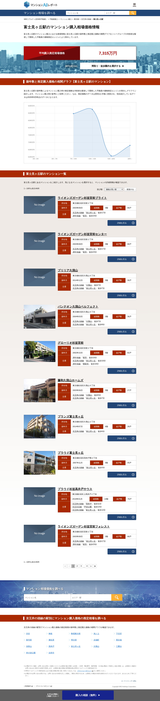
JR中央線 (77, 216)
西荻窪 (86, 364)
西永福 (119, 640)
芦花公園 (88, 507)
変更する (130, 189)
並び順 (99, 189)
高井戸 (89, 504)
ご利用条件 (27, 686)
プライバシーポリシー (84, 671)
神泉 (50, 634)
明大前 (74, 640)
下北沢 (119, 634)
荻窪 (85, 216)
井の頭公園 (30, 653)
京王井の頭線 (78, 213)
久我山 (89, 285)
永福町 (96, 640)
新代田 (29, 640)
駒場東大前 (75, 634)
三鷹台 (119, 646)
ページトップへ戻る (130, 681)
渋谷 (28, 634)
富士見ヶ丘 (91, 213)
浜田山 (29, 646)
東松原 (51, 640)
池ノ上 (96, 634)
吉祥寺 (51, 653)
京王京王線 (77, 507)
